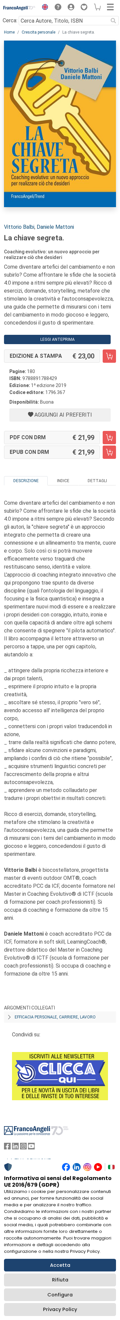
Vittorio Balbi (19, 227)
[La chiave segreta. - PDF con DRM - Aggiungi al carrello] (109, 437)
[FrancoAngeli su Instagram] (23, 1147)
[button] (43, 8)
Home (9, 32)
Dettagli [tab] (97, 480)
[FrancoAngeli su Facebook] (7, 1147)
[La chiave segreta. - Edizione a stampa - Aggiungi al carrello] (109, 356)
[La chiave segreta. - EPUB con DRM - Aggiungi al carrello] (109, 452)
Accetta (60, 1265)
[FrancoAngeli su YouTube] (31, 1147)
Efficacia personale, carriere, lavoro (55, 1017)
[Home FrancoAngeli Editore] (19, 8)
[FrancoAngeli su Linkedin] (15, 1147)
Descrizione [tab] (26, 480)
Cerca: (10, 20)
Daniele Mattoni (55, 227)
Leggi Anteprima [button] (57, 339)
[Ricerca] (113, 20)
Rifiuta (60, 1279)
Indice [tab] (63, 480)
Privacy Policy (60, 1309)
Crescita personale (38, 32)
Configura (60, 1294)
